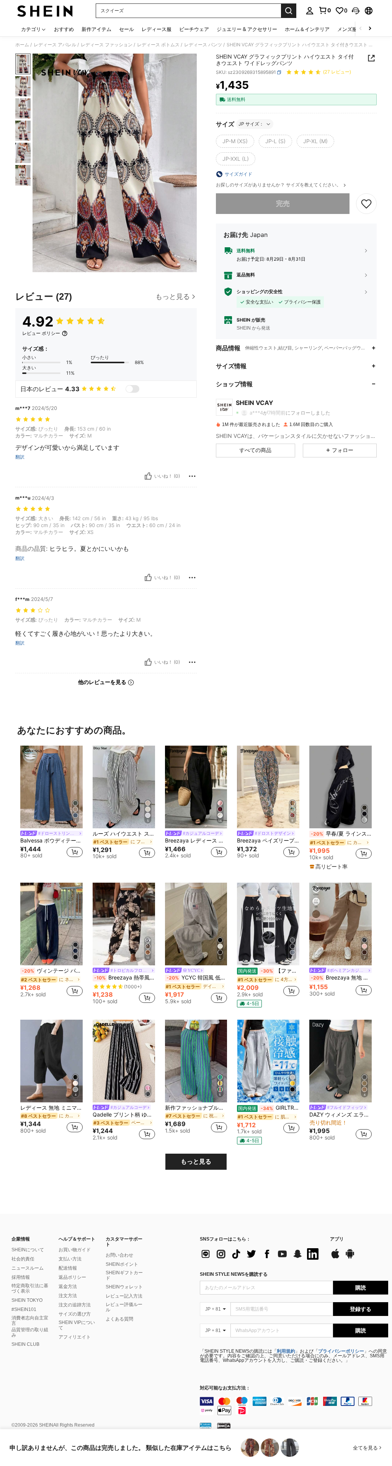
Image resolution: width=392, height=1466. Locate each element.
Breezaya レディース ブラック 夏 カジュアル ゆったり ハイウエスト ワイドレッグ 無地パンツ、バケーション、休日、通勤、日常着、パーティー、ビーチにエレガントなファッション (196, 840)
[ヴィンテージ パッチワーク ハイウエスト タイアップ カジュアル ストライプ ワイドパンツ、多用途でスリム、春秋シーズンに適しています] (51, 924)
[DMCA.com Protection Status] (223, 1425)
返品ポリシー (72, 1277)
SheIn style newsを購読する (234, 1274)
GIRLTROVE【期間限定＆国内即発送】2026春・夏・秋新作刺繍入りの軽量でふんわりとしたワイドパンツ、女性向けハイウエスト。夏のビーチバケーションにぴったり (268, 1108)
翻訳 (19, 457)
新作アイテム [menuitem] (96, 29)
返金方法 (68, 1286)
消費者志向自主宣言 (29, 1320)
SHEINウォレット (124, 1287)
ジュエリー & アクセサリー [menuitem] (247, 29)
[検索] (288, 10)
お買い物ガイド (75, 1249)
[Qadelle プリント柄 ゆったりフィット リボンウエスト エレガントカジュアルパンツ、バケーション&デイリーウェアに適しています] (124, 1061)
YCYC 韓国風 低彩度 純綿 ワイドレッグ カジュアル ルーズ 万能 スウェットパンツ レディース (197, 978)
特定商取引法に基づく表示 (29, 1288)
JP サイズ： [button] (251, 124)
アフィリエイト (75, 1337)
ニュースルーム (27, 1268)
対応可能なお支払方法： (225, 1388)
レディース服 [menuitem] (157, 29)
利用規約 (286, 1351)
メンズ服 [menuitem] (347, 29)
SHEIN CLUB (25, 1344)
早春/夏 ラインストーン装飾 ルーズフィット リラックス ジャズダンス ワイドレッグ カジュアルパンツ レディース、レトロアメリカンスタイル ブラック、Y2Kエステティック (341, 834)
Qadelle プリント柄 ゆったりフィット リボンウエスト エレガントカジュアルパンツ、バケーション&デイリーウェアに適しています (124, 1115)
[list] (261, 1254)
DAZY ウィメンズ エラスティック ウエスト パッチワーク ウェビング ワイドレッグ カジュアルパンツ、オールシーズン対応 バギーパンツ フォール (340, 1115)
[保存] (366, 203)
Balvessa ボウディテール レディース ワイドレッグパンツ (51, 840)
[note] (329, 866)
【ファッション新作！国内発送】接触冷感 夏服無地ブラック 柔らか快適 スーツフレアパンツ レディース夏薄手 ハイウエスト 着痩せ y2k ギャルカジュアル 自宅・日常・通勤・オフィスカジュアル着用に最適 (268, 971)
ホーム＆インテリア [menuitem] (307, 29)
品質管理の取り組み (29, 1332)
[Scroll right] (369, 28)
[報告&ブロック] (192, 476)
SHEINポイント (122, 1264)
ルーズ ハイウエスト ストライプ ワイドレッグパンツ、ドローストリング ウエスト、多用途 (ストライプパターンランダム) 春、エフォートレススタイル (124, 834)
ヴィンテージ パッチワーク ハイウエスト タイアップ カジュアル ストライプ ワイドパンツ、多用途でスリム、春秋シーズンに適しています (52, 971)
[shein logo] (45, 10)
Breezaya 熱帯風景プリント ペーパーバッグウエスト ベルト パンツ (124, 978)
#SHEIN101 (23, 1309)
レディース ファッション (106, 44)
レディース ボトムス (158, 44)
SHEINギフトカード (124, 1275)
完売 (283, 203)
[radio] (235, 141)
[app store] (335, 1257)
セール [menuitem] (126, 29)
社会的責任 (22, 1259)
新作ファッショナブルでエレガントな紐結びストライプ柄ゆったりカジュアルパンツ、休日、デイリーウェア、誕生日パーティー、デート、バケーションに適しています (196, 1108)
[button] (355, 10)
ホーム (22, 44)
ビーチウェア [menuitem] (194, 29)
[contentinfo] (294, 1406)
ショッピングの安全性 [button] (260, 291)
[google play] (350, 1257)
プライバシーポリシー (341, 1351)
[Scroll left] (360, 28)
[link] (324, 10)
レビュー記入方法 (124, 1296)
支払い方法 (70, 1259)
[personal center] (309, 10)
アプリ (337, 1239)
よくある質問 (119, 1319)
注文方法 (68, 1295)
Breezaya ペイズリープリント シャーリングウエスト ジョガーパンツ (268, 840)
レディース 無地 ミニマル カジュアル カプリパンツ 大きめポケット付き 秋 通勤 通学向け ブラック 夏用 (51, 1108)
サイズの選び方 (75, 1314)
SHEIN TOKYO (26, 1300)
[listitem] (51, 806)
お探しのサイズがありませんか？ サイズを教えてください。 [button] (279, 185)
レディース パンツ (203, 44)
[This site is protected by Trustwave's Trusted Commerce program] (205, 1425)
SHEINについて (27, 1249)
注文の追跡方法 (75, 1305)
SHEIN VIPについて (77, 1325)
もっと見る (196, 1161)
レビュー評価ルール (124, 1307)
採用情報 (20, 1277)
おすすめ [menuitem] (64, 29)
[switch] (132, 389)
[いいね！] (148, 476)
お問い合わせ (119, 1255)
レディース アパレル (55, 44)
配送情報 (68, 1268)
